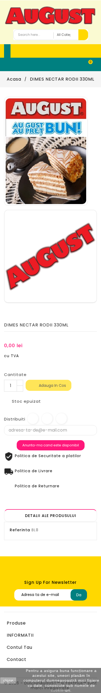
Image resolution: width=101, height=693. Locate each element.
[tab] (50, 515)
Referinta (20, 529)
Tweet (47, 418)
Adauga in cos (49, 386)
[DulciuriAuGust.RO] (46, 151)
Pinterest (61, 418)
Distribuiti (32, 418)
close (8, 680)
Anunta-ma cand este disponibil (50, 445)
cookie (57, 690)
